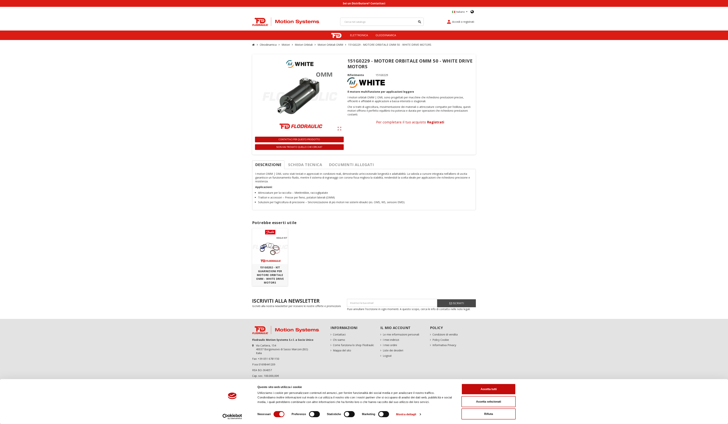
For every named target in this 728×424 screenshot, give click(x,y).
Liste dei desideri (393, 350)
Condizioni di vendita (445, 334)
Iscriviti (458, 303)
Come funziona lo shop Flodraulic (353, 345)
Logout (387, 355)
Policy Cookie (440, 340)
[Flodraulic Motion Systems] (285, 21)
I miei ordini (390, 345)
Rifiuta (488, 413)
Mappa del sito (342, 350)
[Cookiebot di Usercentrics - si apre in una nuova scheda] (232, 416)
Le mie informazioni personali (401, 334)
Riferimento (356, 75)
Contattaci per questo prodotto (299, 139)
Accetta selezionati (488, 401)
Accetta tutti (489, 389)
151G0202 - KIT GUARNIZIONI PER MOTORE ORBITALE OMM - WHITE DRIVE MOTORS (270, 275)
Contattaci (339, 334)
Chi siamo (339, 340)
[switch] (314, 414)
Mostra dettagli (406, 414)
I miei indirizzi (391, 340)
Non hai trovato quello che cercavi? (299, 147)
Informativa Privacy (444, 345)
